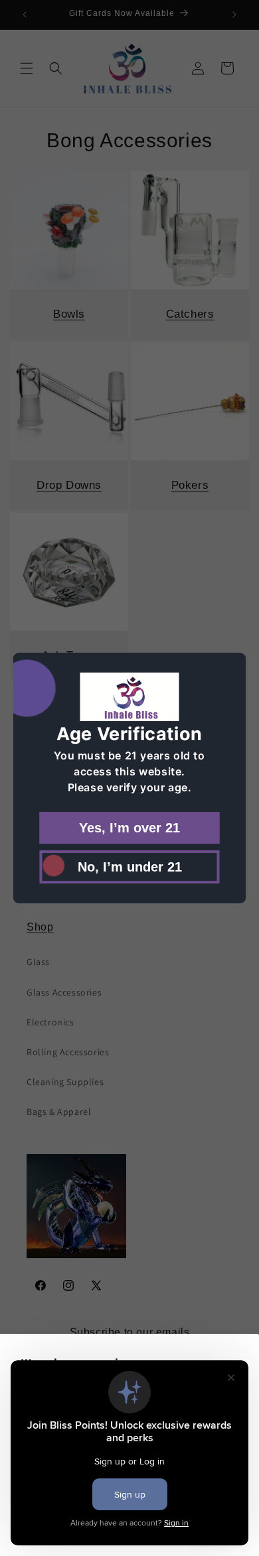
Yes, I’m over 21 (129, 827)
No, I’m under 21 (130, 867)
